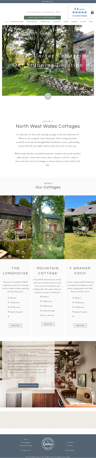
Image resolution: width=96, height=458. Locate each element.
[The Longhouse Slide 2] (45, 403)
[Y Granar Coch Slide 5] (52, 403)
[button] (92, 12)
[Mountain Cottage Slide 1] (43, 403)
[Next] (88, 374)
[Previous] (8, 374)
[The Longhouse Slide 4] (50, 403)
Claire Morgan (66, 457)
